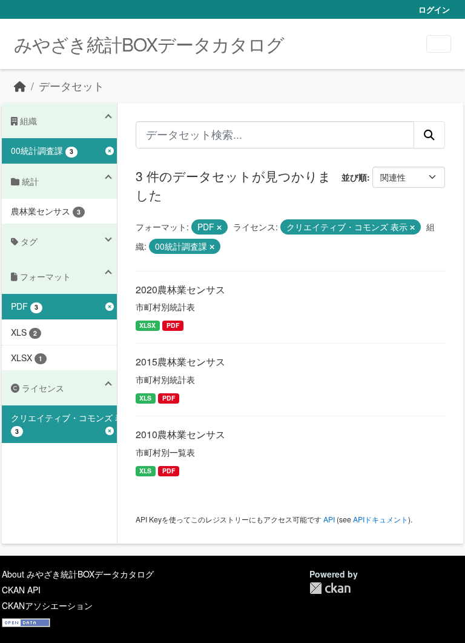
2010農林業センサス (180, 434)
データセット (71, 85)
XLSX (147, 325)
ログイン (434, 9)
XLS (145, 397)
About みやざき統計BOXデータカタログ (78, 574)
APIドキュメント (380, 519)
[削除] (219, 227)
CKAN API (21, 590)
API (329, 519)
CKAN (330, 588)
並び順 (354, 177)
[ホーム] (20, 85)
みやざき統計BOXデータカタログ (149, 44)
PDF (173, 325)
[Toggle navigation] (438, 44)
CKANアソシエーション (47, 605)
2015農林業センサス (180, 361)
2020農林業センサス (180, 289)
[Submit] (429, 134)
